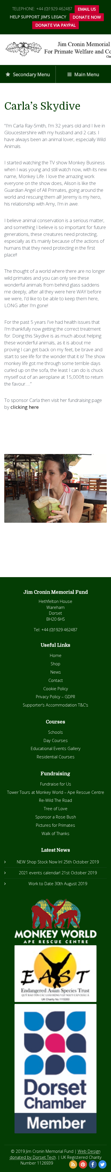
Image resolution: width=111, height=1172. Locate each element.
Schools (55, 732)
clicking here (25, 407)
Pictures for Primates (55, 825)
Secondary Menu (31, 74)
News (55, 672)
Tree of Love (55, 808)
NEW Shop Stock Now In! (39, 862)
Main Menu (86, 74)
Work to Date (41, 883)
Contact (55, 680)
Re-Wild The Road (55, 800)
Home (55, 655)
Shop (55, 663)
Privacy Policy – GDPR (55, 696)
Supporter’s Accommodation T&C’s (55, 705)
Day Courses (56, 740)
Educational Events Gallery (56, 748)
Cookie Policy (55, 688)
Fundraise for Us (55, 784)
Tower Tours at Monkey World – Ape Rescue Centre (55, 792)
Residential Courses (56, 756)
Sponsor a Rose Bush (55, 817)
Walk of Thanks (55, 833)
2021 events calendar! (39, 872)
